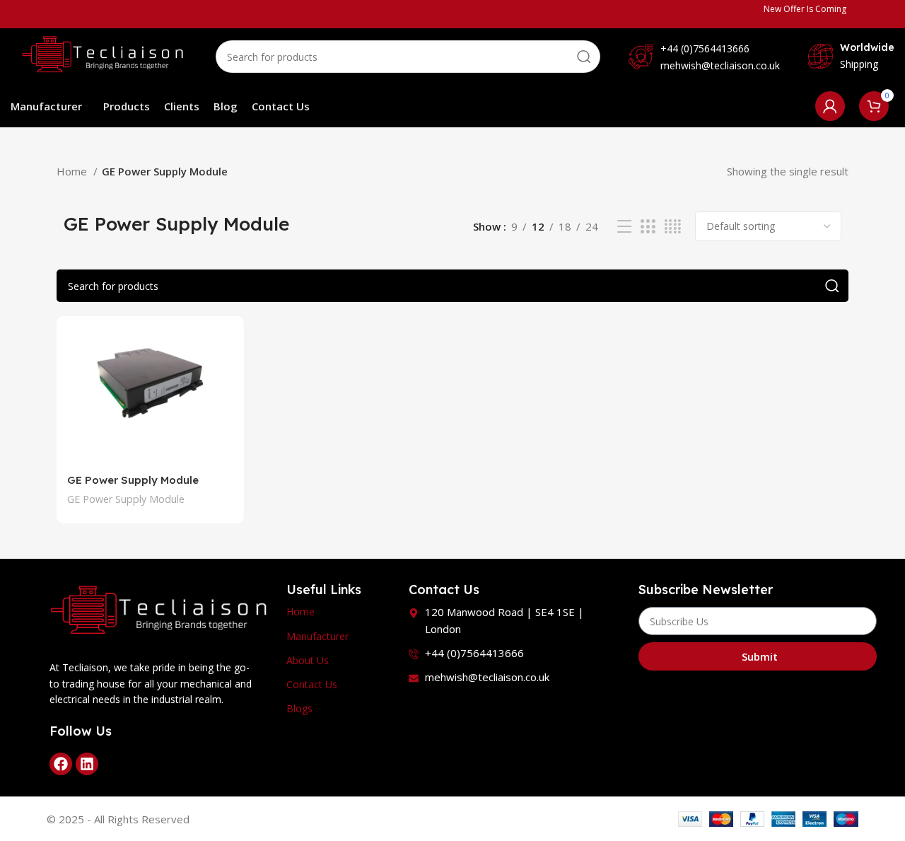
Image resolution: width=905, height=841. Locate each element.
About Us (307, 660)
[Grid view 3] (648, 226)
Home (73, 171)
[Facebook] (60, 764)
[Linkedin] (87, 764)
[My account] (830, 106)
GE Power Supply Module (133, 480)
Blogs (299, 708)
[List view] (624, 226)
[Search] (584, 56)
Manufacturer (317, 636)
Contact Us (311, 684)
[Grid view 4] (673, 226)
